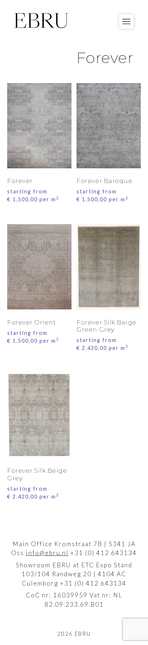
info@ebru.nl (47, 553)
